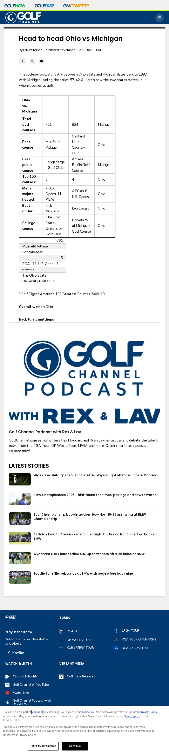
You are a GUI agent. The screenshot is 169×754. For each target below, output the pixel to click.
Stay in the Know (18, 632)
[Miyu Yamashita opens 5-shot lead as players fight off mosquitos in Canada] (20, 479)
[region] (84, 730)
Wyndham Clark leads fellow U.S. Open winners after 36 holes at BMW (88, 554)
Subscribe (16, 653)
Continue (75, 746)
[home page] (23, 17)
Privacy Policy (148, 712)
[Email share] (41, 61)
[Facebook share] (22, 61)
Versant (37, 712)
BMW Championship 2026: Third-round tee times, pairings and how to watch (94, 495)
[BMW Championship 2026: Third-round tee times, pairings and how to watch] (20, 499)
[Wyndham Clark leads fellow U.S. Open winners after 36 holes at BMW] (20, 558)
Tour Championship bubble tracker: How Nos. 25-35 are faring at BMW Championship (89, 516)
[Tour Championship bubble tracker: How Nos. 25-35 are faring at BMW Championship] (20, 518)
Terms (85, 712)
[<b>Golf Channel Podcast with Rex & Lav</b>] (84, 382)
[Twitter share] (32, 61)
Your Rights (132, 716)
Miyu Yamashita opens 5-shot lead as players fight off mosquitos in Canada (95, 475)
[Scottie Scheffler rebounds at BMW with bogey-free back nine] (20, 577)
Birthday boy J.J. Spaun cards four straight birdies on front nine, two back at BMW (95, 536)
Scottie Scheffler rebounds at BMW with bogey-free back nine (83, 573)
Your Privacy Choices (43, 746)
